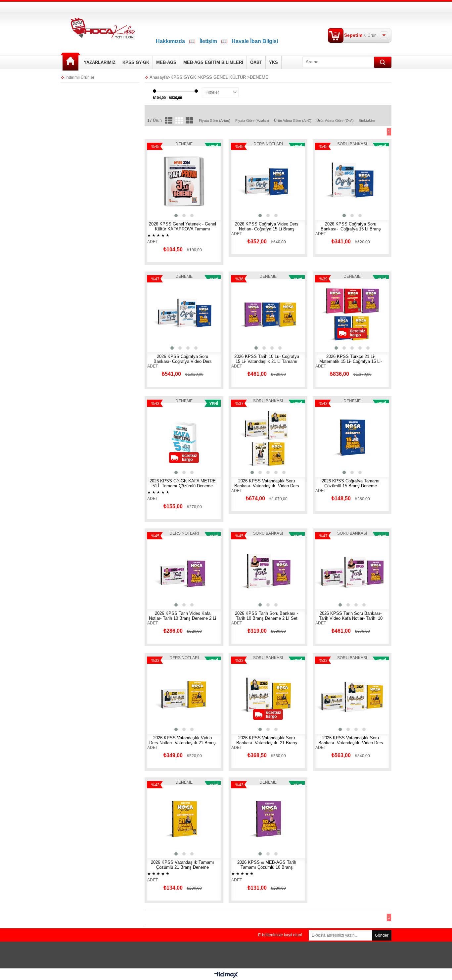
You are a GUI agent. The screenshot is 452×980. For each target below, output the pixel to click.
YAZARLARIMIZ (99, 62)
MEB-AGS (166, 62)
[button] (176, 215)
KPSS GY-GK (135, 62)
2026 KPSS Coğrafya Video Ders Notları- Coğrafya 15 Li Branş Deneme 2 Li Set (266, 228)
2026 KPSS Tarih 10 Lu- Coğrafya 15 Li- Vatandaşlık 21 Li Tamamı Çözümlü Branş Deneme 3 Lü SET (267, 361)
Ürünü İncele (184, 183)
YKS (273, 62)
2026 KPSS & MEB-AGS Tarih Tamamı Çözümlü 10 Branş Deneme (266, 867)
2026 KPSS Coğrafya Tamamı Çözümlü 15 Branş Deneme (351, 483)
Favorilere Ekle (203, 183)
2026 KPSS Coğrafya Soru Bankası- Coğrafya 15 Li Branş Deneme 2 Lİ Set (351, 228)
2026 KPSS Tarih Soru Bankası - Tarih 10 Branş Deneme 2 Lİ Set (266, 616)
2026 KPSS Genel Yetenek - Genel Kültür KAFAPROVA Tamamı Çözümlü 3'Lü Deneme (182, 228)
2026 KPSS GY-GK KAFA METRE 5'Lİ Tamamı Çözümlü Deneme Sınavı (183, 485)
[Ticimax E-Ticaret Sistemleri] (226, 975)
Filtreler (212, 92)
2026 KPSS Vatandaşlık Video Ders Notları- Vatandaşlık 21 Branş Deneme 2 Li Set (182, 742)
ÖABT (256, 62)
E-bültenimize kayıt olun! (280, 935)
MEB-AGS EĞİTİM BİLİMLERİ (213, 62)
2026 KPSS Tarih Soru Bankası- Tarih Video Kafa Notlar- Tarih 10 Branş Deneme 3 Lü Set (351, 618)
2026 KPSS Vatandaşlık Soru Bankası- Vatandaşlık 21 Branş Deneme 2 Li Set (266, 742)
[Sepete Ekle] (164, 183)
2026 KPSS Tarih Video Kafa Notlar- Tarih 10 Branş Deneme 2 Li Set (182, 618)
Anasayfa (70, 62)
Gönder (381, 935)
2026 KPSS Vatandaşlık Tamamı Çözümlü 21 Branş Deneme (182, 865)
